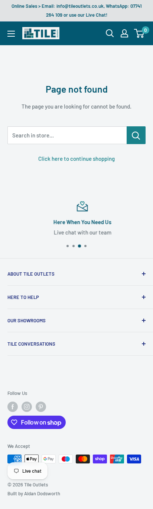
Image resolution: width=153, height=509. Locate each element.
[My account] (124, 33)
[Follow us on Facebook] (12, 407)
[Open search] (110, 33)
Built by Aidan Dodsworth (33, 493)
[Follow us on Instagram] (27, 407)
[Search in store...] (136, 135)
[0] (139, 33)
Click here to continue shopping (76, 158)
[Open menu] (11, 34)
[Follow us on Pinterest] (41, 407)
